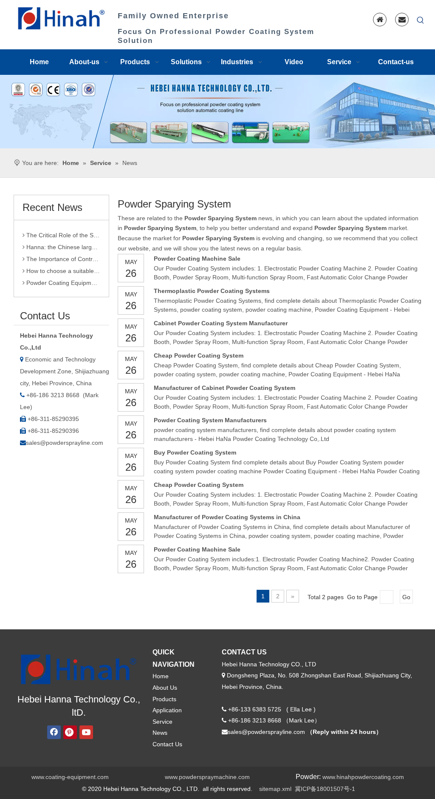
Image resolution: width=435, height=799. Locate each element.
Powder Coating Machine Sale (197, 258)
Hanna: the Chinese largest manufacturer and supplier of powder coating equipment (62, 243)
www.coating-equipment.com (70, 776)
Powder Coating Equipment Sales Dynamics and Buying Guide (62, 279)
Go (406, 597)
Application (167, 710)
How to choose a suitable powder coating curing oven (62, 267)
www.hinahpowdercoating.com (363, 776)
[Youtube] (86, 732)
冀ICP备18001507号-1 (325, 788)
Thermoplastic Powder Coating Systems (212, 290)
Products (164, 699)
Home (161, 676)
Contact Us (167, 744)
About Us (165, 687)
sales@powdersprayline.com (64, 442)
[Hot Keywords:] (420, 20)
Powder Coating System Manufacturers (210, 420)
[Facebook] (54, 732)
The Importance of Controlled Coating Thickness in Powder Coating (62, 255)
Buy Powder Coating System (195, 452)
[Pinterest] (70, 732)
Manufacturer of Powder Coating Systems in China (227, 517)
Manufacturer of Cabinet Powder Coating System (224, 387)
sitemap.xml (275, 788)
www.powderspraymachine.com (207, 776)
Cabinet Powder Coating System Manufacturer (221, 323)
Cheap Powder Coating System (198, 355)
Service (162, 721)
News (160, 732)
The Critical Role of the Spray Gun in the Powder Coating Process (62, 231)
